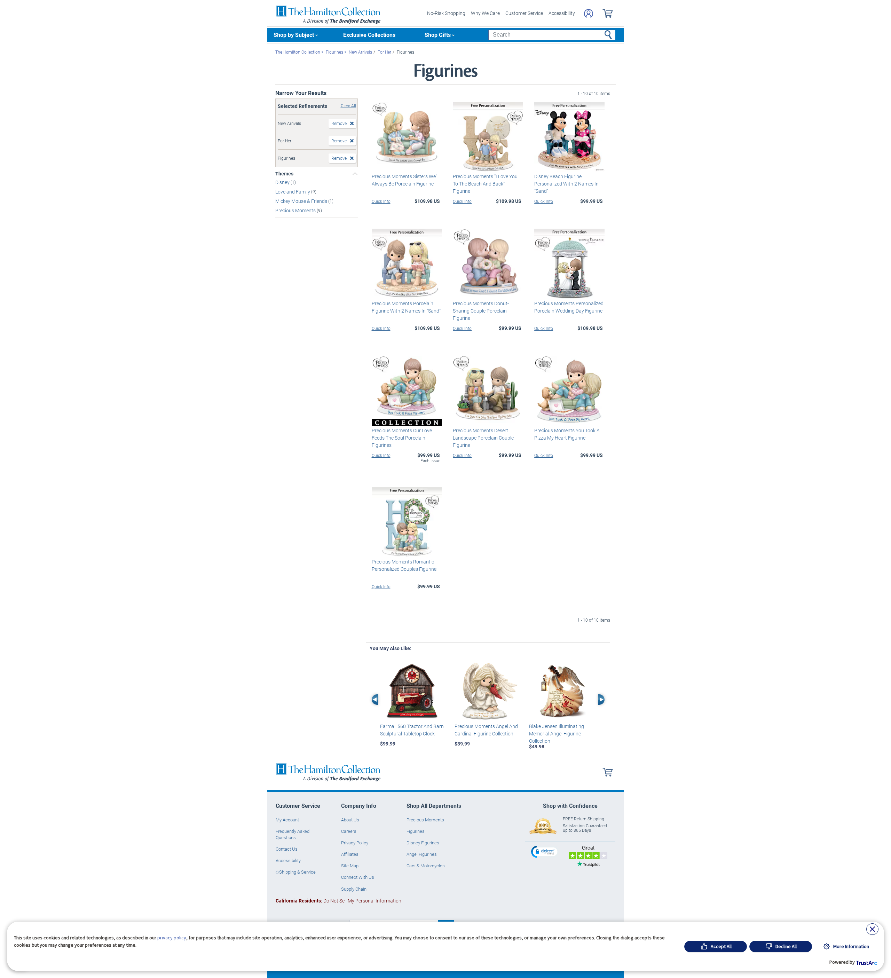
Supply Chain (353, 889)
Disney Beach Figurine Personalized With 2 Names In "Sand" (566, 183)
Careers (348, 831)
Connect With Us (357, 877)
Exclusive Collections (369, 34)
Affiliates (349, 854)
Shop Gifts (438, 34)
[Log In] (588, 13)
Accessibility (562, 13)
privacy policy (171, 937)
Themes (284, 174)
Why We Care (485, 13)
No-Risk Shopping (446, 13)
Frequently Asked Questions (292, 834)
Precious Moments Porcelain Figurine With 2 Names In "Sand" (406, 307)
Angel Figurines (422, 854)
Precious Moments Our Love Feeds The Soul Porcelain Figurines (402, 437)
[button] (545, 851)
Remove (339, 123)
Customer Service (524, 13)
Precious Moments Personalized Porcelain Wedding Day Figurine (569, 307)
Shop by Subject (294, 34)
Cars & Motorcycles (426, 865)
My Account (287, 820)
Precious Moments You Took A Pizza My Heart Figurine (567, 434)
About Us (350, 820)
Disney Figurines (423, 842)
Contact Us (287, 849)
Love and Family (293, 191)
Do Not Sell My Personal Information (338, 900)
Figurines (416, 831)
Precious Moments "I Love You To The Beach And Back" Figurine (485, 183)
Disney (283, 182)
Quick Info (381, 201)
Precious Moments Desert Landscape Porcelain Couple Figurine (483, 437)
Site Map (349, 865)
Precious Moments (296, 210)
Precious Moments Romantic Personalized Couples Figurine (404, 565)
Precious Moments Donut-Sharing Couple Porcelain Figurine (481, 310)
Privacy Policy (354, 842)
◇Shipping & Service (296, 872)
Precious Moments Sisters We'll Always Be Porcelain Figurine (405, 180)
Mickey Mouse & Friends (301, 201)
